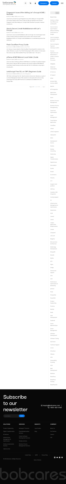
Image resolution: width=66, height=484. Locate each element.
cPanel (52, 128)
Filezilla (52, 177)
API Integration (54, 89)
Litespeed (52, 232)
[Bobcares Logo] (11, 3)
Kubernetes (53, 210)
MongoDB (52, 252)
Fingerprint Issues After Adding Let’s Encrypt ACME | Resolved (26, 13)
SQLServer (52, 341)
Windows (52, 373)
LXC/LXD (52, 235)
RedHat (52, 309)
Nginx (51, 264)
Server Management (27, 73)
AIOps (51, 78)
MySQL (52, 258)
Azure (51, 97)
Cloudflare (22, 46)
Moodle (52, 255)
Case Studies (38, 428)
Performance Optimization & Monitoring (54, 283)
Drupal (52, 171)
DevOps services (23, 441)
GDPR (36, 455)
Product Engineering (8, 428)
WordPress (53, 376)
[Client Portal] (35, 3)
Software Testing (54, 338)
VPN (51, 357)
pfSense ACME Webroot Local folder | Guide (22, 57)
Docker (52, 168)
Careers (52, 434)
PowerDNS (52, 298)
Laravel (52, 216)
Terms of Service (37, 460)
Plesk (28, 46)
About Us (52, 428)
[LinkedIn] (54, 457)
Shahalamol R (10, 46)
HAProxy (52, 189)
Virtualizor (53, 351)
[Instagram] (59, 457)
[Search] (25, 3)
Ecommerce (53, 174)
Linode (22, 32)
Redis (51, 312)
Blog (36, 431)
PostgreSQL (53, 295)
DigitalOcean (53, 162)
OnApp (52, 267)
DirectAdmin (53, 165)
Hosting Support (54, 197)
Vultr (51, 365)
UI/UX (51, 348)
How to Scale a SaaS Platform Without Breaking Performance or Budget (54, 30)
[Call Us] (30, 3)
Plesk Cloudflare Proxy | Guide (17, 44)
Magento (52, 239)
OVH (51, 275)
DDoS (51, 138)
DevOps (52, 146)
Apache (52, 86)
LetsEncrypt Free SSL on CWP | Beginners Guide (24, 71)
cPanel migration (54, 131)
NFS (51, 261)
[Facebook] (62, 457)
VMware (52, 354)
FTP (51, 181)
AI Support (52, 75)
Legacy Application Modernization (54, 224)
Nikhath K (9, 16)
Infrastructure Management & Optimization (54, 205)
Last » (44, 86)
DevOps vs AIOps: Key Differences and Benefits (54, 21)
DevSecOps (53, 154)
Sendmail (52, 320)
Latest (18, 16)
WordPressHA (53, 384)
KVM (51, 213)
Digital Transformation (8, 431)
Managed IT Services (24, 428)
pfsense (22, 59)
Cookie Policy (28, 455)
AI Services (53, 72)
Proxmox (22, 16)
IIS (51, 200)
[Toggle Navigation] (62, 3)
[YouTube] (57, 457)
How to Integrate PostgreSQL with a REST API (54, 39)
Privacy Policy (45, 455)
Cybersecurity (6, 448)
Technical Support (54, 344)
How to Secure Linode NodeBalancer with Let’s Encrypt (24, 29)
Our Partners (53, 431)
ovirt (51, 278)
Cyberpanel (53, 134)
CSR (51, 437)
